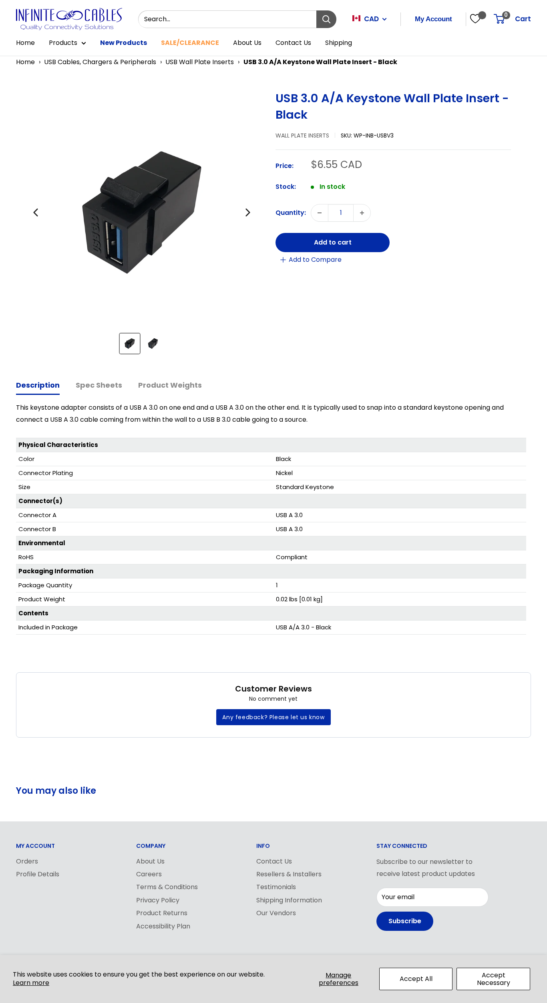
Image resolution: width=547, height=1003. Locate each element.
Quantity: (291, 212)
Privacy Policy (157, 900)
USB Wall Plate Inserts (199, 62)
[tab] (38, 386)
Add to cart (333, 242)
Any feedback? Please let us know (273, 717)
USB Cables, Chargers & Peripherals (100, 62)
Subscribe (404, 921)
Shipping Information (289, 900)
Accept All (416, 978)
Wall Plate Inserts (302, 135)
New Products (123, 42)
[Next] (247, 212)
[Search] (326, 19)
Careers (149, 874)
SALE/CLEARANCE (190, 42)
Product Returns (161, 913)
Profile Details (37, 874)
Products (63, 42)
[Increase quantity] (362, 212)
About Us (247, 42)
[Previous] (35, 212)
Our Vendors (276, 913)
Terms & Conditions (167, 887)
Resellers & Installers (289, 874)
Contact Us (293, 42)
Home (25, 42)
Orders (27, 861)
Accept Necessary (493, 979)
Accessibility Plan (163, 926)
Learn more (31, 982)
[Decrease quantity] (319, 212)
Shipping (338, 42)
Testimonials (276, 887)
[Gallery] (141, 226)
